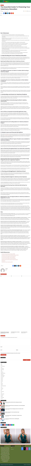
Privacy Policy (28, 464)
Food (1, 382)
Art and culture (3, 366)
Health (2, 384)
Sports (2, 396)
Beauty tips (2, 369)
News (1, 389)
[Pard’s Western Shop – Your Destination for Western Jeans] (3, 416)
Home (2, 3)
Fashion (2, 377)
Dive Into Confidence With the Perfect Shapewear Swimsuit (13, 402)
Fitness (2, 381)
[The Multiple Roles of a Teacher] (15, 303)
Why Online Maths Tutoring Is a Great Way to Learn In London (5, 332)
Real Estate (2, 391)
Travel (2, 398)
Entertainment (2, 375)
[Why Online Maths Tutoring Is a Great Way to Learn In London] (5, 303)
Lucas (7, 268)
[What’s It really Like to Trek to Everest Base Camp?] (3, 413)
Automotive (2, 368)
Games (2, 383)
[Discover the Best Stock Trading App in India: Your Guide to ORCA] (3, 409)
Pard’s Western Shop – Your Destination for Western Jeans (13, 415)
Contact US (12, 449)
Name (1, 346)
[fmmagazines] (6, 1)
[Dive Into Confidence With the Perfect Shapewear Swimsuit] (3, 403)
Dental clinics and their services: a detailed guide (12, 418)
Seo (1, 392)
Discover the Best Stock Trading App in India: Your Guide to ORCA (14, 408)
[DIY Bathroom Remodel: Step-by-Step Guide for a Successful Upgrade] (3, 406)
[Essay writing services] (25, 303)
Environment (2, 376)
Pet (1, 390)
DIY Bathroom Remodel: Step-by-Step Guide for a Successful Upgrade (15, 405)
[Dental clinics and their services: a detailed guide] (3, 419)
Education (4, 3)
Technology (2, 397)
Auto (1, 367)
